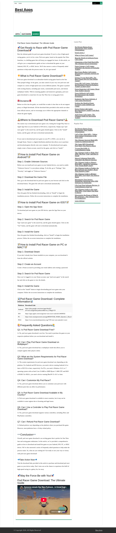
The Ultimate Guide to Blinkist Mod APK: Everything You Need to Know (87, 175)
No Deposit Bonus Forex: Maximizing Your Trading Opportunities (84, 48)
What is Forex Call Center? (84, 55)
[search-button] (101, 3)
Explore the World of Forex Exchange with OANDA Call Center (85, 104)
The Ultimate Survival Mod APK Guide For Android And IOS (86, 140)
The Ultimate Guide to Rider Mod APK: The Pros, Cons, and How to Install (86, 154)
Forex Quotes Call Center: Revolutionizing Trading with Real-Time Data (87, 110)
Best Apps (24, 10)
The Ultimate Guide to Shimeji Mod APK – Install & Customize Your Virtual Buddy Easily (86, 163)
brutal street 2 (79, 53)
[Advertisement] (70, 18)
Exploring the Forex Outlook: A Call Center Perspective (86, 99)
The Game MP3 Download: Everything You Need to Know (85, 145)
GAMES (36, 34)
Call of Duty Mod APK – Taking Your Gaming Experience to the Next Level (86, 135)
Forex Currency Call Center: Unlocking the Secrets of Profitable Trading (87, 67)
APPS (17, 34)
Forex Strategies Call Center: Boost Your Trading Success (87, 90)
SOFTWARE (26, 34)
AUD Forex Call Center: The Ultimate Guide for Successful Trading (85, 116)
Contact (20, 3)
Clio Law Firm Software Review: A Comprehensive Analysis (87, 186)
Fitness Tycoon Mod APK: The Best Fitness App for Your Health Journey (86, 79)
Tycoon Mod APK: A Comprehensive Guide (82, 149)
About (16, 3)
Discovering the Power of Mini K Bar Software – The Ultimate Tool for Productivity (86, 196)
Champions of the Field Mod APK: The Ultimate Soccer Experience (87, 62)
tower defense (79, 201)
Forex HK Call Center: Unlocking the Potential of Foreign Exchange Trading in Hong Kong (86, 84)
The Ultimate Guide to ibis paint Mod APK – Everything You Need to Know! (86, 190)
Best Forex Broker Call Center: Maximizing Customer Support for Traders (87, 73)
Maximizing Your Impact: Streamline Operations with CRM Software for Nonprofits (86, 181)
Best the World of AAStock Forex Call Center (86, 58)
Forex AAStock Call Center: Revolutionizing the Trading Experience (84, 94)
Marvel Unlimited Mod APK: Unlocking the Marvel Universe (86, 159)
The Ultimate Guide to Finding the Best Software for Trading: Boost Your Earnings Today (87, 169)
